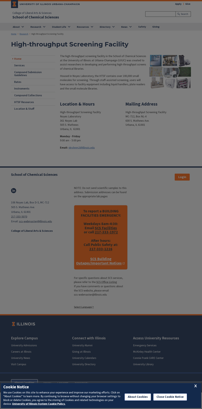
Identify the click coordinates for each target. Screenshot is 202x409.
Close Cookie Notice (170, 397)
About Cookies (138, 397)
